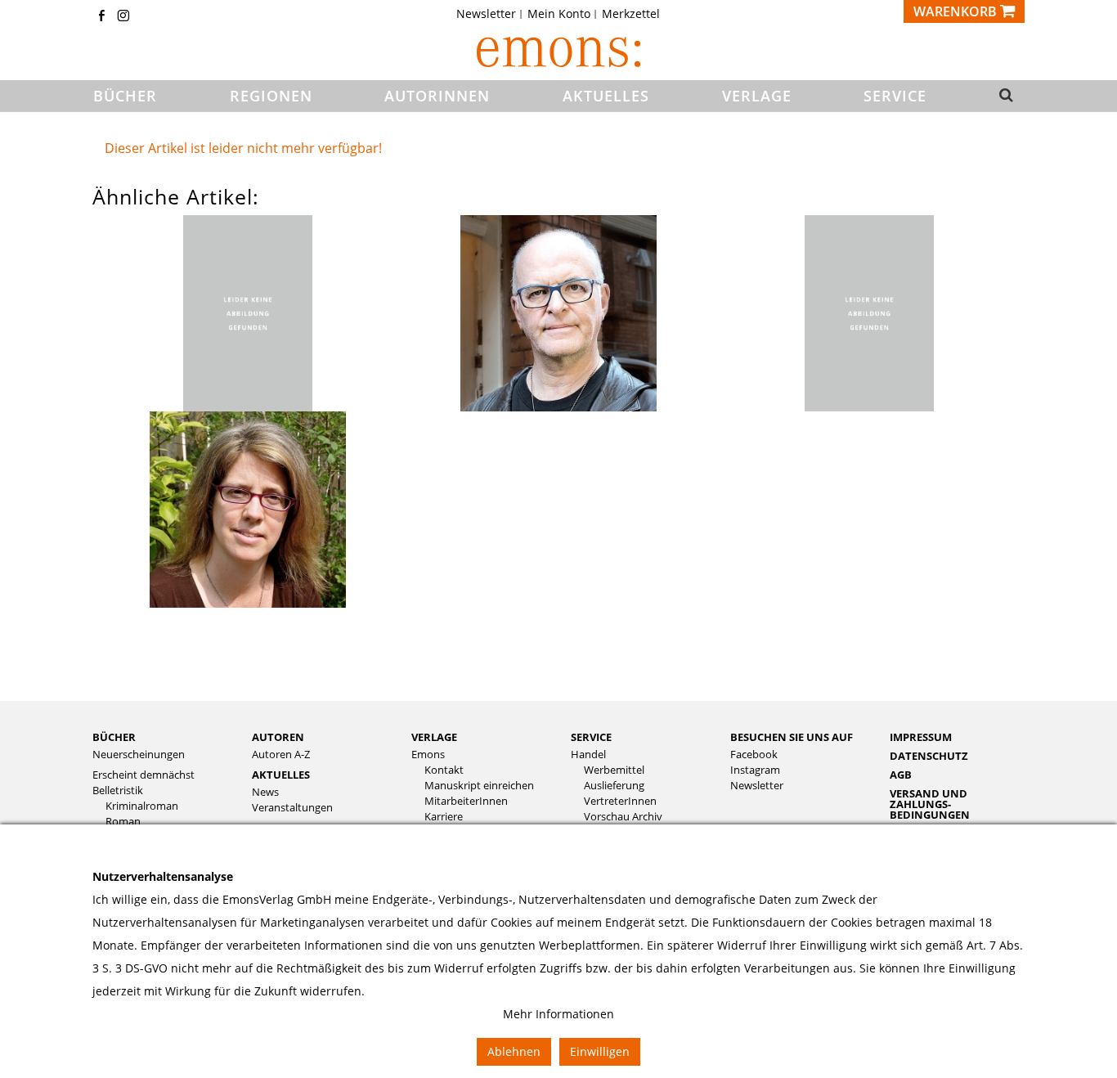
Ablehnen (514, 1051)
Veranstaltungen (292, 808)
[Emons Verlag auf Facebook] (101, 17)
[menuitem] (491, 14)
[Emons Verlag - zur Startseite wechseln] (558, 52)
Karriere (443, 817)
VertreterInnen (620, 801)
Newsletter (486, 14)
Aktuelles (281, 774)
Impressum (921, 737)
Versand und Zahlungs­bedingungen (930, 804)
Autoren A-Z (281, 754)
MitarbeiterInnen (466, 801)
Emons (428, 754)
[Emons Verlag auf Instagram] (123, 17)
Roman (123, 821)
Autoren (278, 737)
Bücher (114, 737)
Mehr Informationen (558, 1014)
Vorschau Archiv (623, 817)
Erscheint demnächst (143, 775)
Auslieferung (614, 785)
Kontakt (444, 770)
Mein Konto (558, 14)
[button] (1001, 96)
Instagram (755, 770)
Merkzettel (631, 14)
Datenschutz (929, 755)
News (265, 792)
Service (591, 737)
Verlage (434, 737)
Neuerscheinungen (138, 754)
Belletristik (117, 790)
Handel (588, 754)
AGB (901, 774)
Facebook (754, 754)
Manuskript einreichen (479, 785)
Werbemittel (614, 770)
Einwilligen (600, 1051)
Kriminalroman (141, 806)
